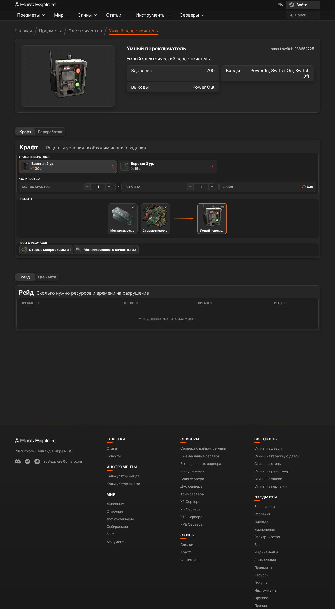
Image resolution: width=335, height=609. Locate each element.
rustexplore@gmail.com (63, 461)
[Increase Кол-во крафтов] (109, 187)
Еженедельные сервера (200, 463)
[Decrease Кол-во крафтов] (87, 187)
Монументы (116, 542)
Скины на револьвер (271, 471)
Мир (111, 494)
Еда (257, 544)
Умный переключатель (133, 30)
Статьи (112, 448)
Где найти (47, 277)
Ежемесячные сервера (200, 456)
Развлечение (265, 560)
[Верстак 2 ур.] (113, 166)
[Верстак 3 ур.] (212, 166)
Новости (114, 456)
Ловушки (261, 583)
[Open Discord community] (18, 461)
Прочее (260, 605)
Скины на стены (268, 463)
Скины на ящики (268, 479)
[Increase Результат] (212, 187)
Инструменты (122, 467)
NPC (110, 534)
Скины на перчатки (270, 486)
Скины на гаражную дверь (277, 456)
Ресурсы (261, 575)
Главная (23, 30)
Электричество (85, 30)
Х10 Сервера (191, 517)
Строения (115, 511)
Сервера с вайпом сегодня (203, 448)
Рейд (25, 277)
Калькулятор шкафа (123, 484)
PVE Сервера (191, 524)
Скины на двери (268, 448)
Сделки (186, 544)
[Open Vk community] (37, 461)
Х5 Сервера (190, 509)
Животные (115, 504)
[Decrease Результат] (190, 187)
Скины (187, 535)
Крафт (25, 131)
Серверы (189, 439)
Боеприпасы (264, 506)
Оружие (261, 598)
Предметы (50, 30)
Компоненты (264, 529)
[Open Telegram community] (27, 461)
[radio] (68, 166)
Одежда (261, 522)
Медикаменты (266, 552)
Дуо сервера (191, 486)
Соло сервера (192, 479)
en (280, 4)
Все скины (266, 439)
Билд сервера (192, 471)
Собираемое (117, 526)
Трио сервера (192, 494)
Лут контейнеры (120, 519)
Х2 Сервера (190, 501)
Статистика (190, 560)
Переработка (50, 131)
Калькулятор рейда (123, 476)
